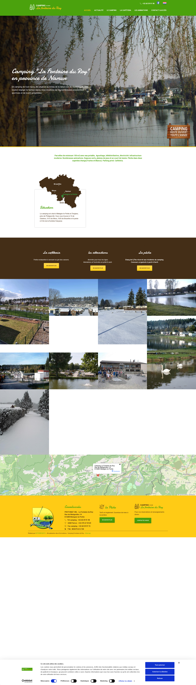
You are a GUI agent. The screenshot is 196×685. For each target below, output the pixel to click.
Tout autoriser (160, 665)
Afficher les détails (125, 681)
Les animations (141, 10)
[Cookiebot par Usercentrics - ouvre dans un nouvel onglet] (27, 681)
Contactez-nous (143, 536)
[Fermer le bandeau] (179, 662)
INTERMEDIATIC (41, 549)
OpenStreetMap (183, 511)
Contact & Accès (158, 10)
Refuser (160, 678)
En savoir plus (51, 282)
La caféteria (125, 10)
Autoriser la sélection (160, 672)
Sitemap (88, 549)
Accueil (87, 10)
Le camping (111, 10)
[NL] (164, 3)
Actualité (98, 10)
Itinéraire (117, 488)
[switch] (74, 681)
